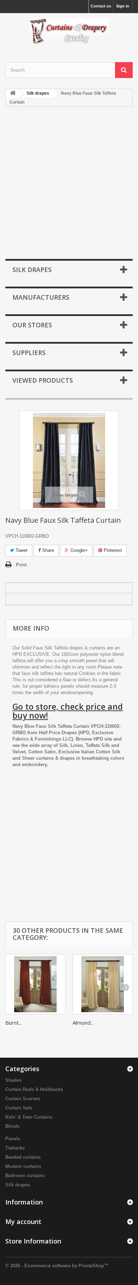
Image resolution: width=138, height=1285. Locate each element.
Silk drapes (17, 1184)
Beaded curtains (23, 1157)
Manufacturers (40, 297)
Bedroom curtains (25, 1175)
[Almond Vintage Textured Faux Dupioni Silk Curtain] (103, 984)
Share (47, 550)
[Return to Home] (12, 93)
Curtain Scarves (22, 1098)
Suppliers (29, 352)
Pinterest (112, 550)
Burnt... (13, 1022)
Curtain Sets (18, 1107)
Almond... (83, 1022)
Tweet (21, 550)
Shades (13, 1080)
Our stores (32, 325)
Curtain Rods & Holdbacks (34, 1089)
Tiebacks (15, 1148)
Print (21, 564)
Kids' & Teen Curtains (28, 1117)
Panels (12, 1138)
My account (23, 1221)
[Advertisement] (69, 183)
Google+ (78, 550)
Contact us (101, 6)
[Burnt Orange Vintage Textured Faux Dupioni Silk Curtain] (35, 984)
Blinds (12, 1126)
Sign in (122, 6)
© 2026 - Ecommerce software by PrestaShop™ (57, 1265)
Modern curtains (23, 1166)
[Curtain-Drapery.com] (69, 31)
